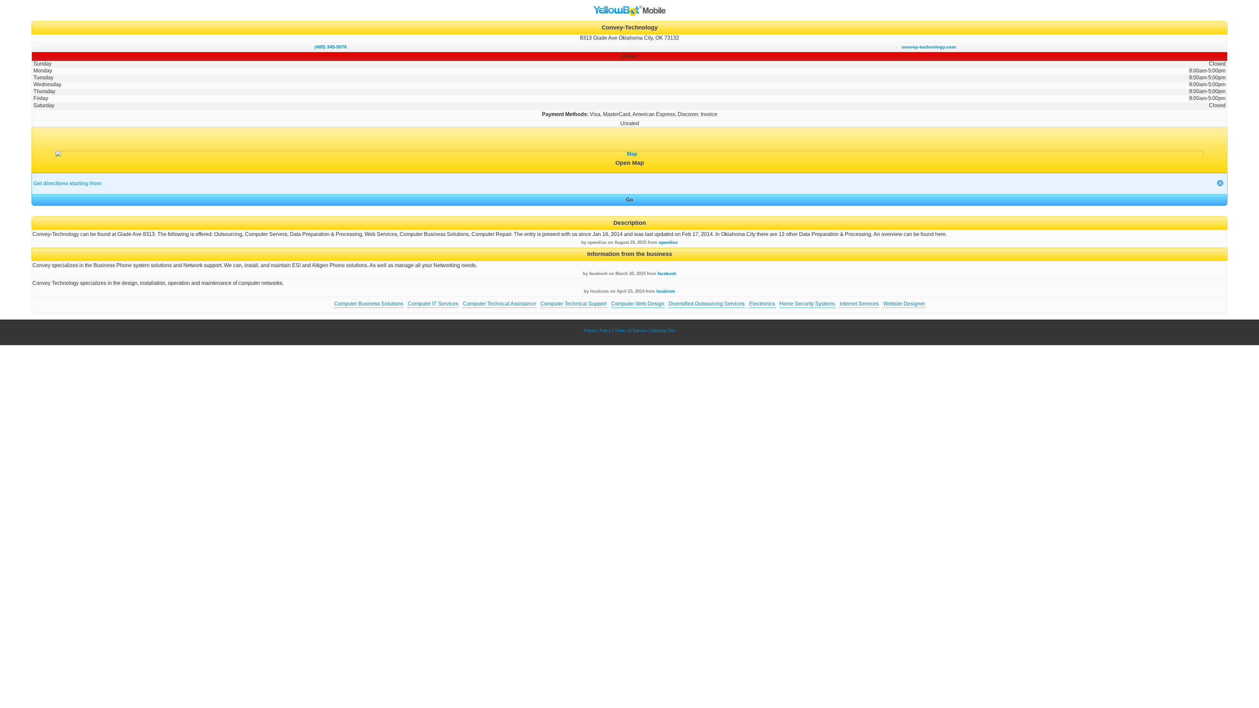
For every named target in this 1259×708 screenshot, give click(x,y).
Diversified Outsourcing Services (707, 303)
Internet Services (859, 303)
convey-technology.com (929, 46)
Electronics (762, 303)
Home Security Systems (807, 303)
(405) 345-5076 (330, 46)
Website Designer (904, 303)
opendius (668, 242)
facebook (667, 273)
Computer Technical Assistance (499, 303)
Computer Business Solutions (368, 303)
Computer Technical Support (573, 303)
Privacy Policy (597, 330)
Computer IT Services (433, 303)
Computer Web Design (637, 303)
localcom (665, 291)
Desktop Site (663, 330)
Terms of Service (631, 330)
